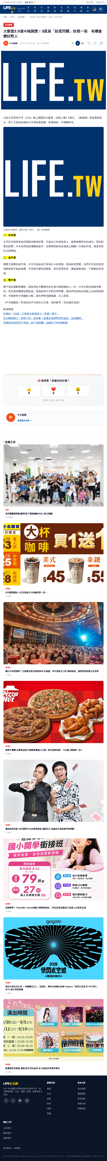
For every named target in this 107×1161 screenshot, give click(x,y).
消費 (61, 9)
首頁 (28, 9)
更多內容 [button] (81, 1082)
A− (73, 43)
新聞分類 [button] (51, 1082)
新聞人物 (81, 1103)
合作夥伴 (7, 1128)
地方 (75, 9)
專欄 (68, 9)
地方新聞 (81, 1088)
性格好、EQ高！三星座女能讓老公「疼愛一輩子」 (31, 313)
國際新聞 (81, 1093)
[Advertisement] (53, 350)
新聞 (35, 9)
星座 (88, 9)
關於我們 (90, 2)
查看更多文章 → (24, 420)
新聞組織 (81, 1108)
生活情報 (21, 17)
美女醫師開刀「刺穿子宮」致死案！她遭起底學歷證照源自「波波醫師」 (43, 318)
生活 (42, 9)
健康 (48, 9)
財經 (55, 9)
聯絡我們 (100, 2)
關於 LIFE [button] (7, 1122)
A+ (82, 43)
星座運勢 (81, 1098)
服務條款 (17, 1148)
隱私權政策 (7, 1148)
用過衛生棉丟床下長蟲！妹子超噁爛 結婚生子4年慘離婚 (35, 322)
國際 (81, 9)
